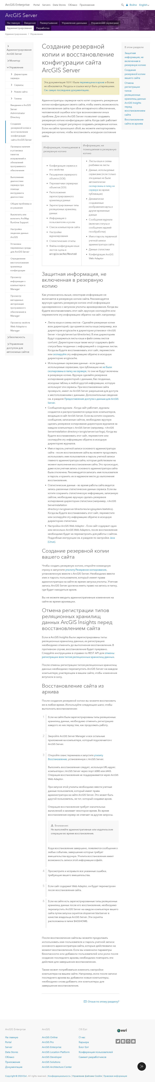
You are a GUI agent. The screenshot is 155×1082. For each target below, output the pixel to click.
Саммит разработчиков (92, 1057)
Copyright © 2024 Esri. (16, 1076)
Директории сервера (18, 76)
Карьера (84, 1042)
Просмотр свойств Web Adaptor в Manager (20, 326)
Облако (72, 4)
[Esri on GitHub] (128, 1041)
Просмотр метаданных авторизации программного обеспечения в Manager (18, 306)
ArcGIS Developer (52, 1057)
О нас (82, 1037)
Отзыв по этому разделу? (103, 1001)
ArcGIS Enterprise (17, 4)
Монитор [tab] (14, 60)
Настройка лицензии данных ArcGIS (19, 233)
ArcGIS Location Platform (56, 1052)
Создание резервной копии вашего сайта (135, 74)
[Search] (122, 4)
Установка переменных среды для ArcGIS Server (20, 248)
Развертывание (49, 23)
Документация (13, 1067)
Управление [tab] (16, 67)
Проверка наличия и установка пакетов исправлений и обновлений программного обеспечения (20, 158)
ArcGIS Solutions (51, 1062)
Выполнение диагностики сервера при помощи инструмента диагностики (17, 187)
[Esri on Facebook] (123, 1041)
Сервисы (18, 85)
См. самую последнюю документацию (66, 90)
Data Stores (59, 4)
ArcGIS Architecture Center (57, 1067)
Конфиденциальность (59, 1076)
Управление (36, 34)
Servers (46, 4)
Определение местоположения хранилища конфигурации (19, 264)
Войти (133, 4)
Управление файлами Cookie (87, 1076)
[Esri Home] (122, 1030)
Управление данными (74, 23)
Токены (18, 98)
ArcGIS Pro (48, 1042)
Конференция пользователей (96, 1052)
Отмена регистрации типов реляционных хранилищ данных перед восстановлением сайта (135, 99)
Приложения (87, 4)
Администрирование (19, 28)
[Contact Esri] (133, 1041)
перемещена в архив (92, 82)
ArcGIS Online (50, 1037)
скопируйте (60, 354)
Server (8, 1047)
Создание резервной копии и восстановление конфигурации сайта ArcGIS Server (21, 131)
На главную (13, 23)
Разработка (42, 28)
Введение (30, 23)
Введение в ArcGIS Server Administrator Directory (20, 111)
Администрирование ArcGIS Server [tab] (19, 51)
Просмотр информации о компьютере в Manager (18, 283)
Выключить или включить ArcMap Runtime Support (19, 218)
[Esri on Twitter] (118, 1041)
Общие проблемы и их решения (20, 205)
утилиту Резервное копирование (85, 569)
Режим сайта (20, 91)
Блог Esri (84, 1047)
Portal (36, 4)
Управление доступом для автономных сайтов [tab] (18, 347)
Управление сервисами (105, 23)
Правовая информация (115, 1076)
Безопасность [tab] (17, 337)
